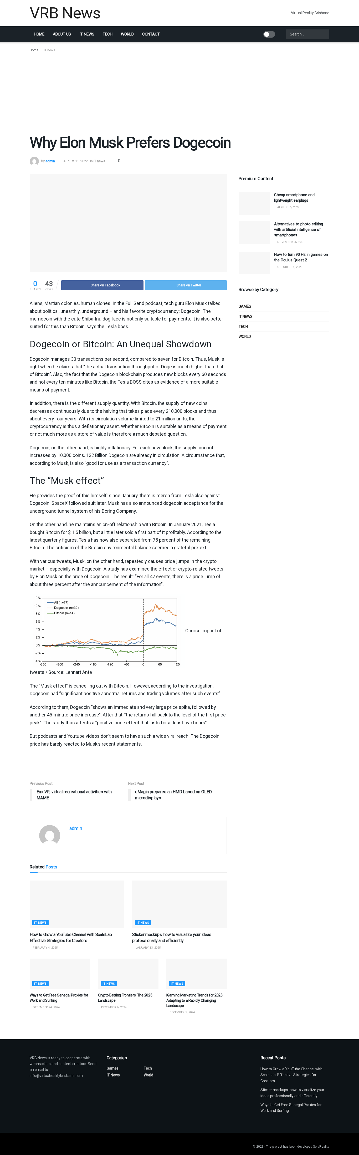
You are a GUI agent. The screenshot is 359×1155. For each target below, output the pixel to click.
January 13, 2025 (148, 947)
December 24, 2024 (46, 1007)
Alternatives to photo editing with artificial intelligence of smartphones (298, 229)
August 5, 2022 (287, 207)
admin (50, 161)
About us (62, 34)
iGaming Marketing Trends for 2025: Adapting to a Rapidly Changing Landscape (194, 1000)
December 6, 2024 (113, 1007)
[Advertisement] (179, 92)
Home (39, 34)
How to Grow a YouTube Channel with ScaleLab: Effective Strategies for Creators (291, 1075)
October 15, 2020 (289, 267)
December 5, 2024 (182, 1012)
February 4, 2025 (45, 947)
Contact (151, 34)
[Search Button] (324, 34)
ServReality (321, 1146)
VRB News (65, 13)
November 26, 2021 (290, 242)
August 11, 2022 (75, 161)
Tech (107, 34)
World (127, 34)
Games (245, 306)
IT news (86, 34)
